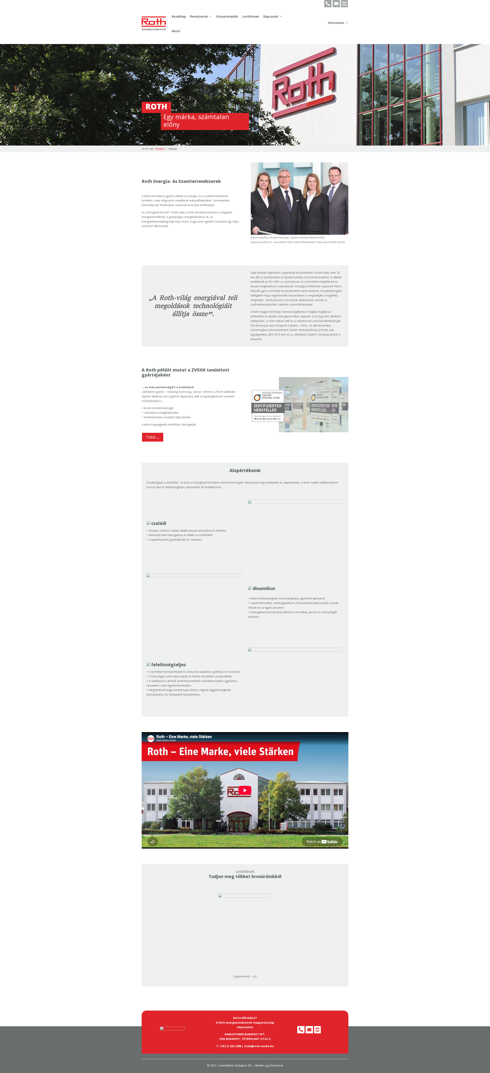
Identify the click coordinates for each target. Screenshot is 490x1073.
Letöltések (250, 16)
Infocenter (336, 23)
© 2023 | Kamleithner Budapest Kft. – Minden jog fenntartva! (245, 1065)
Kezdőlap (179, 16)
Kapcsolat (270, 16)
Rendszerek (199, 16)
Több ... (152, 437)
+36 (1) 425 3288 (230, 1046)
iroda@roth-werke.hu (259, 1046)
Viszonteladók (227, 16)
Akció (176, 31)
